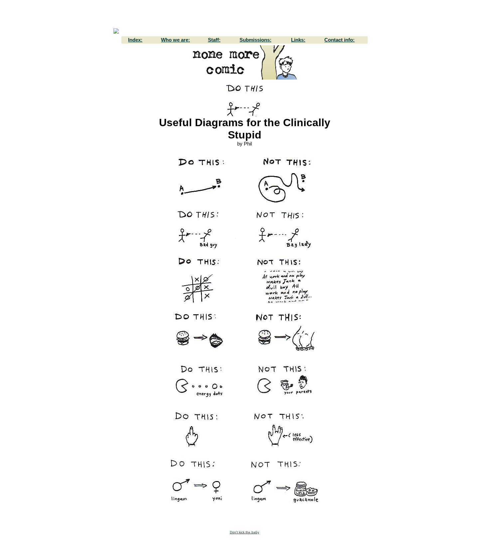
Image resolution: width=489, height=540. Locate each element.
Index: (135, 40)
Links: (298, 40)
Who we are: (175, 40)
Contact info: (339, 40)
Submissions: (255, 40)
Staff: (214, 40)
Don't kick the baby (244, 532)
